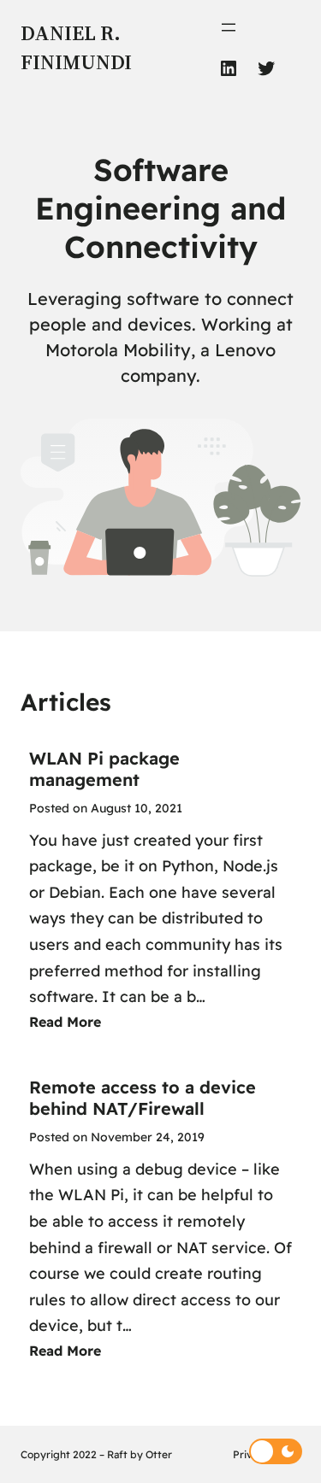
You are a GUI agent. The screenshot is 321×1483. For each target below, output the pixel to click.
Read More (65, 1021)
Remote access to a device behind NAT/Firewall (142, 1097)
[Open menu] (228, 27)
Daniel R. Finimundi (76, 47)
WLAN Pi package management (104, 768)
